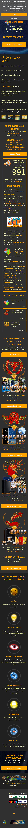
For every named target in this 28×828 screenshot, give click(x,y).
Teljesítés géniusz (14, 406)
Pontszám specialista (14, 455)
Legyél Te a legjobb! (14, 44)
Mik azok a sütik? (14, 18)
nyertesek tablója (14, 568)
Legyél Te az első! (14, 768)
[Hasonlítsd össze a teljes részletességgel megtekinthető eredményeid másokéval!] (24, 117)
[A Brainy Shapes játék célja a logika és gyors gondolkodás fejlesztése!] (3, 117)
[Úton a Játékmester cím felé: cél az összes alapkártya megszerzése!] (10, 117)
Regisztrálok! (14, 154)
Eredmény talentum (14, 506)
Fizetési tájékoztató (21, 804)
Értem (14, 14)
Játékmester (14, 354)
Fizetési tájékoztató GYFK (20, 806)
